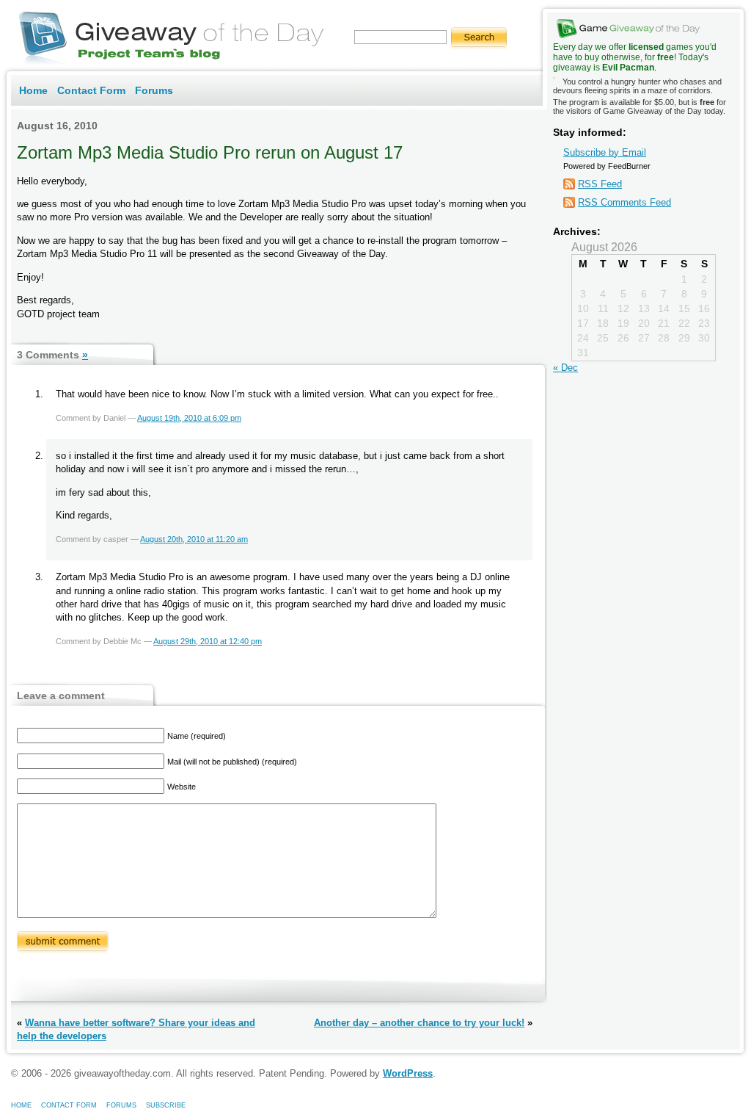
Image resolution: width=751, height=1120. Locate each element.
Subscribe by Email (604, 152)
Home (33, 90)
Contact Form (91, 90)
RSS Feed (600, 183)
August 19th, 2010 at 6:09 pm (189, 417)
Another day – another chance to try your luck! (419, 1022)
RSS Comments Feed (624, 202)
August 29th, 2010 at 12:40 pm (207, 641)
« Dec (565, 367)
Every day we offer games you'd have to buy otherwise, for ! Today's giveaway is (635, 57)
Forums (154, 90)
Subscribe (166, 1105)
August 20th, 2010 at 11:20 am (194, 539)
